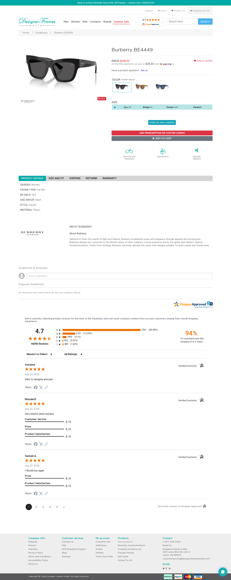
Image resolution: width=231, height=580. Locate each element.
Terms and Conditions (39, 556)
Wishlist (100, 553)
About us (33, 564)
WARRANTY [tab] (109, 178)
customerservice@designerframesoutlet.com (186, 559)
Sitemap (66, 556)
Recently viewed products (131, 545)
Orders (99, 549)
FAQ (64, 545)
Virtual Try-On (125, 560)
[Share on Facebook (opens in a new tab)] (36, 388)
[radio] (115, 330)
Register (149, 11)
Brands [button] (107, 21)
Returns (32, 545)
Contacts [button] (95, 21)
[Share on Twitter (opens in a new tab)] (41, 387)
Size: (115, 102)
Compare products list (129, 549)
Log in (163, 11)
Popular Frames (126, 553)
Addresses (101, 545)
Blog (64, 553)
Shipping (32, 542)
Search (205, 21)
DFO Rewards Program (74, 549)
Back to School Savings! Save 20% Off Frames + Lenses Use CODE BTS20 (115, 3)
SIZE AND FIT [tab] (56, 178)
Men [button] (66, 21)
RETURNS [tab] (91, 178)
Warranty (33, 549)
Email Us (167, 545)
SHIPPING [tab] (74, 178)
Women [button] (75, 21)
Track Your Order (104, 556)
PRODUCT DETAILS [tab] (32, 178)
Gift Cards (123, 556)
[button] (144, 64)
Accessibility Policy (38, 560)
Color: (116, 79)
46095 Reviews (43, 343)
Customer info (103, 542)
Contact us (68, 542)
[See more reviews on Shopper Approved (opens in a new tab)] (46, 387)
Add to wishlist (204, 61)
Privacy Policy (35, 553)
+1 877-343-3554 (172, 542)
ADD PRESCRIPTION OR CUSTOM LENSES (162, 133)
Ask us (144, 70)
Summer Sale (121, 21)
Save (102, 99)
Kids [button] (84, 21)
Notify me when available (162, 122)
